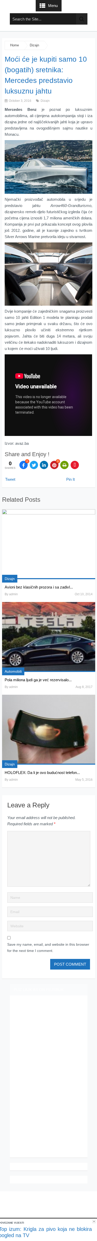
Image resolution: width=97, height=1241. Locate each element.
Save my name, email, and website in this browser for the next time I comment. (48, 947)
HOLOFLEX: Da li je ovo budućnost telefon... (42, 772)
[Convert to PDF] (75, 465)
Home (14, 45)
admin (13, 594)
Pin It (70, 479)
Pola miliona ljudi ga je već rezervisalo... (38, 680)
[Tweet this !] (34, 465)
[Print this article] (64, 465)
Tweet (10, 479)
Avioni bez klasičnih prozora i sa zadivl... (39, 587)
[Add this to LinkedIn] (44, 465)
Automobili (13, 671)
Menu (53, 5)
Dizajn (34, 45)
